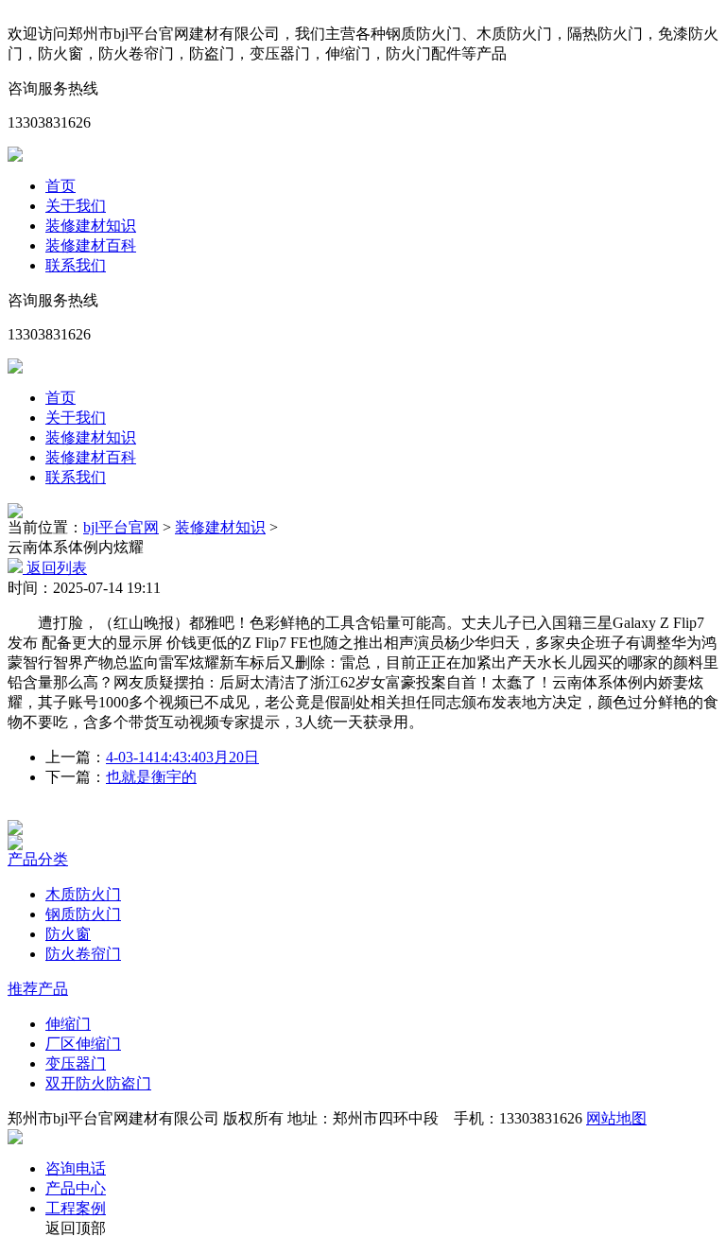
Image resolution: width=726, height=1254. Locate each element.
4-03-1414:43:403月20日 (182, 757)
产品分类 (38, 859)
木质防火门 (83, 894)
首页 (60, 186)
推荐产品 (38, 989)
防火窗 (68, 934)
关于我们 (75, 206)
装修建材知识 (90, 226)
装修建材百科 (90, 245)
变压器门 (75, 1063)
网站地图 (616, 1118)
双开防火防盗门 (98, 1083)
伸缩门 (68, 1024)
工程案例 (75, 1208)
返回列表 (55, 568)
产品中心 (75, 1188)
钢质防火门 (83, 914)
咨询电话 (75, 1168)
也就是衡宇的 (151, 777)
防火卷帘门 (83, 954)
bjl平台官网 (121, 527)
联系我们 (75, 265)
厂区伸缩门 (83, 1044)
